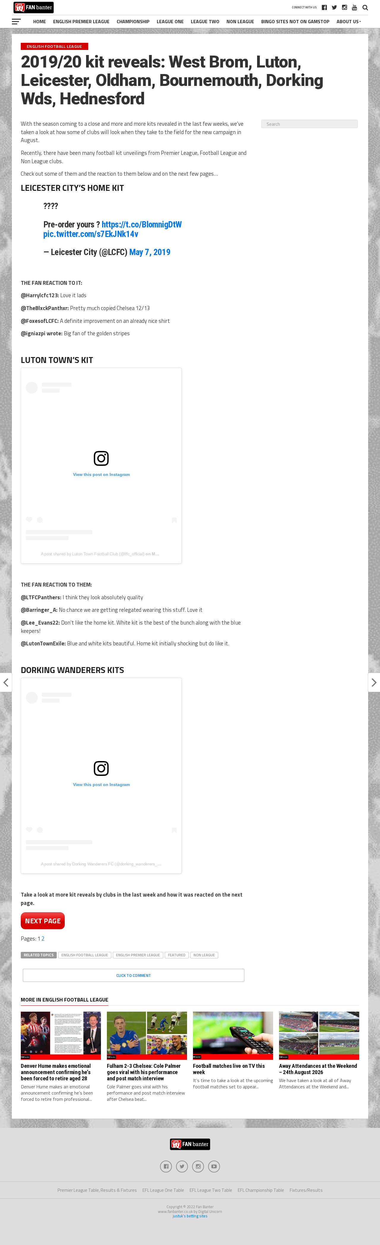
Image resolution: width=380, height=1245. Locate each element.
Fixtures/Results (306, 1190)
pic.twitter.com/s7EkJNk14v (90, 234)
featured (177, 955)
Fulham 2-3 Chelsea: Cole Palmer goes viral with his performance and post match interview (144, 1072)
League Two (205, 21)
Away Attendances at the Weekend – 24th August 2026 (318, 1069)
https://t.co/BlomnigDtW (142, 224)
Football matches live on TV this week (229, 1069)
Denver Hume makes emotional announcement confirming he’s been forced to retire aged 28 (56, 1072)
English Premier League (81, 21)
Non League (240, 21)
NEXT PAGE (43, 920)
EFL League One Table (163, 1190)
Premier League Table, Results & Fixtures (97, 1190)
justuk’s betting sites (190, 1216)
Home (39, 21)
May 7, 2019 (150, 252)
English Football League (84, 955)
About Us (348, 21)
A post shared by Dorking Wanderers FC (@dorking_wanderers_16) (102, 864)
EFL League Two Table (211, 1190)
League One (170, 21)
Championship (133, 21)
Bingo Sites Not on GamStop (295, 21)
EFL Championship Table (261, 1190)
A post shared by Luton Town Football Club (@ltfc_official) (93, 553)
